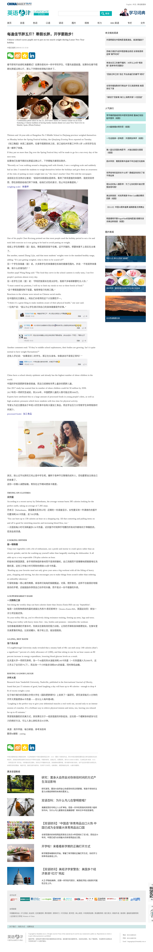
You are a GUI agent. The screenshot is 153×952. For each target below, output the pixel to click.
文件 (143, 23)
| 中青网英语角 (88, 913)
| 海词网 (123, 913)
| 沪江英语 (24, 913)
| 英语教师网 (99, 913)
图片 (74, 23)
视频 (87, 23)
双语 (22, 23)
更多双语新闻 (13, 772)
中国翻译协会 (15, 913)
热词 (35, 23)
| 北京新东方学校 (16, 916)
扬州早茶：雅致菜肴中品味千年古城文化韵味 (125, 161)
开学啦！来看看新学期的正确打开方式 (66, 846)
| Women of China (28, 916)
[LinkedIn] (32, 55)
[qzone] (25, 55)
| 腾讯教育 (48, 913)
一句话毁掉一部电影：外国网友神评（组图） (125, 138)
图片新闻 (109, 232)
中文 (134, 4)
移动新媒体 (141, 4)
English (128, 4)
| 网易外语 (116, 913)
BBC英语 (114, 23)
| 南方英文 (108, 913)
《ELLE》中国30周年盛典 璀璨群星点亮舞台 (125, 207)
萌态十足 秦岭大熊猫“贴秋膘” (117, 258)
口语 (48, 23)
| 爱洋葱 (71, 913)
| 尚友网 (31, 913)
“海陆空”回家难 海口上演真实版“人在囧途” (124, 97)
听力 (100, 23)
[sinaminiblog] (17, 55)
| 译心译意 (78, 913)
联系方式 (21, 927)
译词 (61, 23)
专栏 (130, 23)
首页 (9, 23)
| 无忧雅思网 (39, 913)
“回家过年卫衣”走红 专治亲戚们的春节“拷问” (125, 74)
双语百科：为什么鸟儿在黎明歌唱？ (64, 800)
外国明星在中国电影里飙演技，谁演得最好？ (125, 40)
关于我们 (12, 927)
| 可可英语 (64, 913)
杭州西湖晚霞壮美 (113, 318)
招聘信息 (30, 927)
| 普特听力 (56, 913)
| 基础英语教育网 (132, 913)
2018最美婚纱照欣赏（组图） (118, 127)
